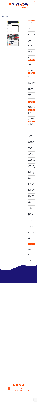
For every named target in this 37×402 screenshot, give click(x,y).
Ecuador (29, 250)
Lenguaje (29, 89)
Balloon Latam (30, 130)
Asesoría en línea (30, 27)
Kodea (29, 201)
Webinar (29, 57)
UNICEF (29, 238)
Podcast (29, 47)
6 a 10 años (29, 117)
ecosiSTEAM (30, 148)
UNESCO (29, 237)
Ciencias (29, 76)
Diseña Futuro (30, 147)
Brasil (29, 247)
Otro (28, 46)
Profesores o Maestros (31, 107)
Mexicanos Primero (31, 203)
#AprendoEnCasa (31, 123)
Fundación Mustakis (31, 179)
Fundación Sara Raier (31, 189)
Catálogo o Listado (11, 35)
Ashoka (29, 128)
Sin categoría (30, 52)
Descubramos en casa (31, 34)
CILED (29, 140)
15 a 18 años (30, 114)
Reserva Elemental (31, 232)
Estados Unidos (30, 253)
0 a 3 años (29, 112)
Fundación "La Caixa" (31, 167)
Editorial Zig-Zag (30, 149)
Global (29, 254)
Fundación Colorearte (31, 172)
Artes (29, 75)
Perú (28, 259)
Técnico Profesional (31, 96)
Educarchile (30, 155)
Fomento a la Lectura (31, 69)
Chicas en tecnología (31, 137)
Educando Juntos (31, 154)
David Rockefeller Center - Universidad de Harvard (31, 144)
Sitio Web (29, 53)
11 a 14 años (30, 113)
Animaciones (30, 23)
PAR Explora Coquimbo (31, 220)
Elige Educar (30, 159)
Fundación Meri (30, 178)
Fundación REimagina (31, 185)
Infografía (29, 41)
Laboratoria (30, 202)
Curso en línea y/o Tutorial (11, 21)
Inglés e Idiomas (30, 88)
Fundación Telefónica (31, 190)
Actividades (30, 22)
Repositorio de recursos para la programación (11, 42)
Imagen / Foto (30, 40)
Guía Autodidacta (31, 39)
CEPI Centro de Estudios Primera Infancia (30, 135)
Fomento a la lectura (31, 82)
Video (9, 23)
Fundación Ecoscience (31, 173)
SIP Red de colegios (31, 233)
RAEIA (29, 231)
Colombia (29, 249)
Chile (28, 248)
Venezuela (29, 261)
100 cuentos (30, 124)
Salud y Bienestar (31, 70)
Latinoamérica (30, 255)
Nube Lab (29, 209)
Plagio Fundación (30, 221)
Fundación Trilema (31, 191)
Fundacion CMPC (30, 171)
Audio (29, 28)
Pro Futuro (29, 225)
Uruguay (29, 260)
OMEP (29, 215)
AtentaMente (30, 129)
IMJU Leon (29, 197)
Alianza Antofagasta (31, 125)
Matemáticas (30, 90)
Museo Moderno (30, 208)
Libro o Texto (30, 45)
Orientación (30, 95)
